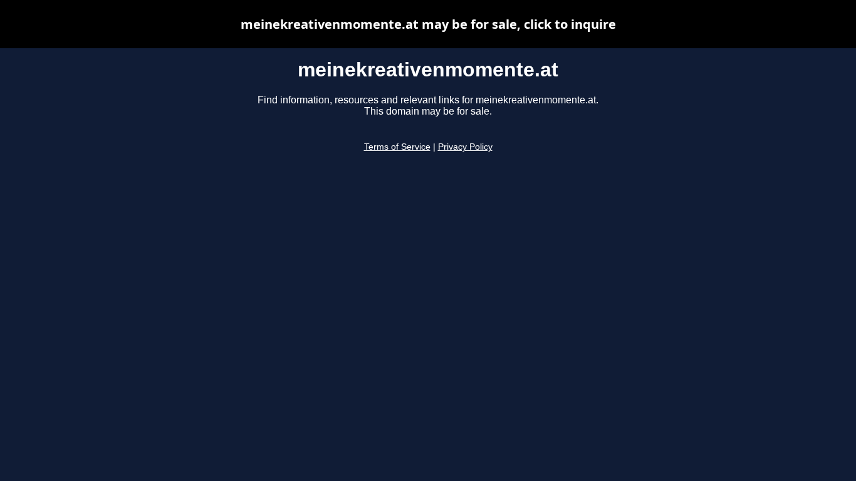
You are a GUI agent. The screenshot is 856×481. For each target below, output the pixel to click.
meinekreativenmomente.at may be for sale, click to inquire (428, 24)
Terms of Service (397, 147)
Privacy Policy (465, 147)
